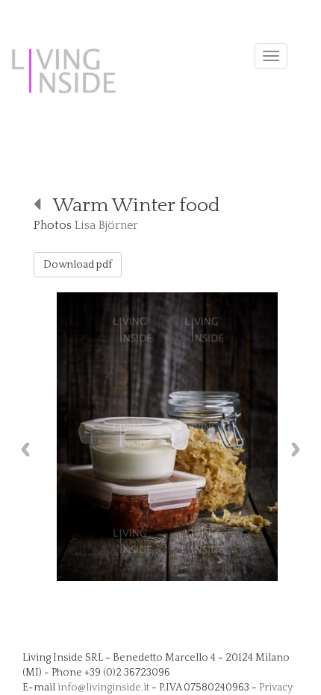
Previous (21, 449)
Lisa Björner (106, 225)
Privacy (276, 688)
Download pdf (77, 265)
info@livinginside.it (103, 688)
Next (299, 449)
